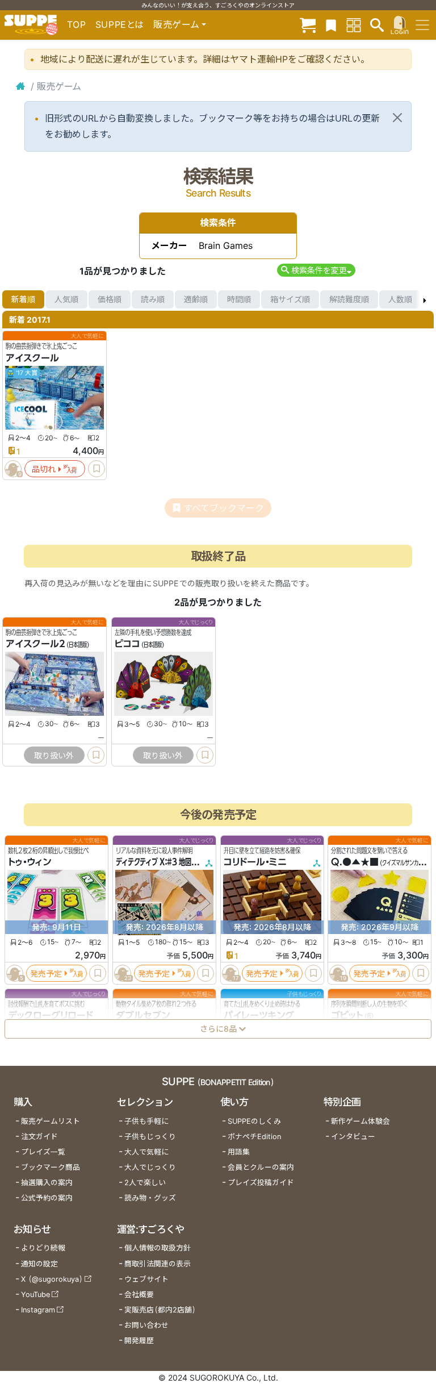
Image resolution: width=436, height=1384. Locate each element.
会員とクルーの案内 (261, 1167)
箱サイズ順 (290, 299)
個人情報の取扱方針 (157, 1248)
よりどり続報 (43, 1248)
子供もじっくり (150, 1136)
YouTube (35, 1294)
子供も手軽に (146, 1121)
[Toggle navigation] (422, 25)
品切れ (44, 469)
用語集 (239, 1152)
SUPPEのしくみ (254, 1121)
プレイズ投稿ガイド (261, 1182)
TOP (76, 24)
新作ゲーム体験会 (360, 1121)
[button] (316, 270)
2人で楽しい (145, 1182)
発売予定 (46, 973)
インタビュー (353, 1136)
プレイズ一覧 (43, 1152)
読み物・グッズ (150, 1198)
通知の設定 (39, 1264)
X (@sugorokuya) (52, 1279)
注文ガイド (39, 1136)
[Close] (397, 118)
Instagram (38, 1310)
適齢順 (196, 299)
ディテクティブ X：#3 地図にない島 (166, 861)
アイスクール (32, 357)
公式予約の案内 (47, 1198)
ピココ (127, 644)
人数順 (400, 299)
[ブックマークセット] (331, 24)
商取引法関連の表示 (157, 1264)
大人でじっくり (150, 1167)
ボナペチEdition (254, 1136)
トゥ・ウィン (29, 861)
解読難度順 (349, 299)
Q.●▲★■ (355, 861)
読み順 (153, 299)
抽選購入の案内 (47, 1182)
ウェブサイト (146, 1279)
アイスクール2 (35, 644)
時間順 (239, 299)
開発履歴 (139, 1340)
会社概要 (139, 1294)
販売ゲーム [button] (176, 24)
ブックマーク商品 (50, 1167)
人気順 (66, 299)
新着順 (23, 299)
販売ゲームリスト (50, 1121)
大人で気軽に (146, 1152)
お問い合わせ (146, 1325)
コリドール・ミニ (255, 861)
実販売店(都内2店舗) (160, 1310)
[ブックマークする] (96, 468)
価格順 (109, 299)
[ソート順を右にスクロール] (425, 299)
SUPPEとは (119, 24)
